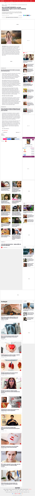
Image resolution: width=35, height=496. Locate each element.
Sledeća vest (17, 132)
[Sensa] (23, 490)
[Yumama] (26, 490)
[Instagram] (17, 493)
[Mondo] (8, 490)
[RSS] (22, 493)
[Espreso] (11, 490)
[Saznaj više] (33, 52)
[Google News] (20, 493)
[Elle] (13, 490)
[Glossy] (17, 490)
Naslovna (3, 4)
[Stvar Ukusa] (29, 490)
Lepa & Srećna (5, 130)
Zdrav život (6, 4)
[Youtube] (19, 493)
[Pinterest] (16, 493)
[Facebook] (12, 493)
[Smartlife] (20, 490)
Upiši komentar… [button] (5, 247)
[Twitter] (14, 493)
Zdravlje (9, 4)
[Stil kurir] (15, 490)
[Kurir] (5, 490)
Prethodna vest (5, 132)
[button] (20, 15)
